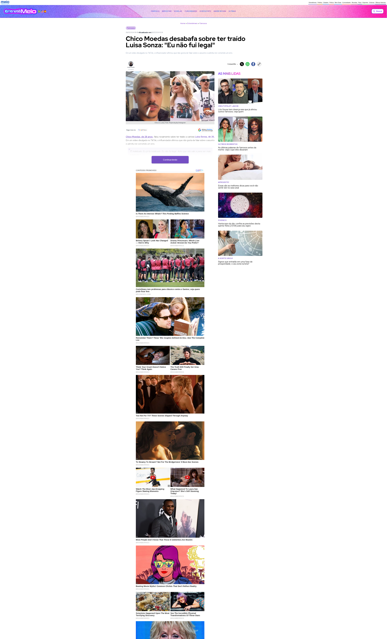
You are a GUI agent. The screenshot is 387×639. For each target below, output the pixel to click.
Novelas (178, 11)
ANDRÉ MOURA (220, 11)
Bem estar (166, 11)
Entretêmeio (313, 2)
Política (320, 2)
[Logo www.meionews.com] (5, 3)
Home (182, 23)
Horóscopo (205, 11)
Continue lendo (170, 159)
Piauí (360, 2)
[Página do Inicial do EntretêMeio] (20, 11)
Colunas (371, 2)
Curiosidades (346, 2)
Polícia (331, 2)
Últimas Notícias (380, 2)
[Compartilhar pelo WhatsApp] (248, 64)
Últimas (232, 11)
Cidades (325, 2)
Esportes (365, 2)
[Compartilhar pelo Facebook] (253, 64)
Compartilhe (232, 64)
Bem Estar (338, 2)
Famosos (155, 11)
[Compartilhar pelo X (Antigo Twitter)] (242, 64)
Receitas (354, 2)
